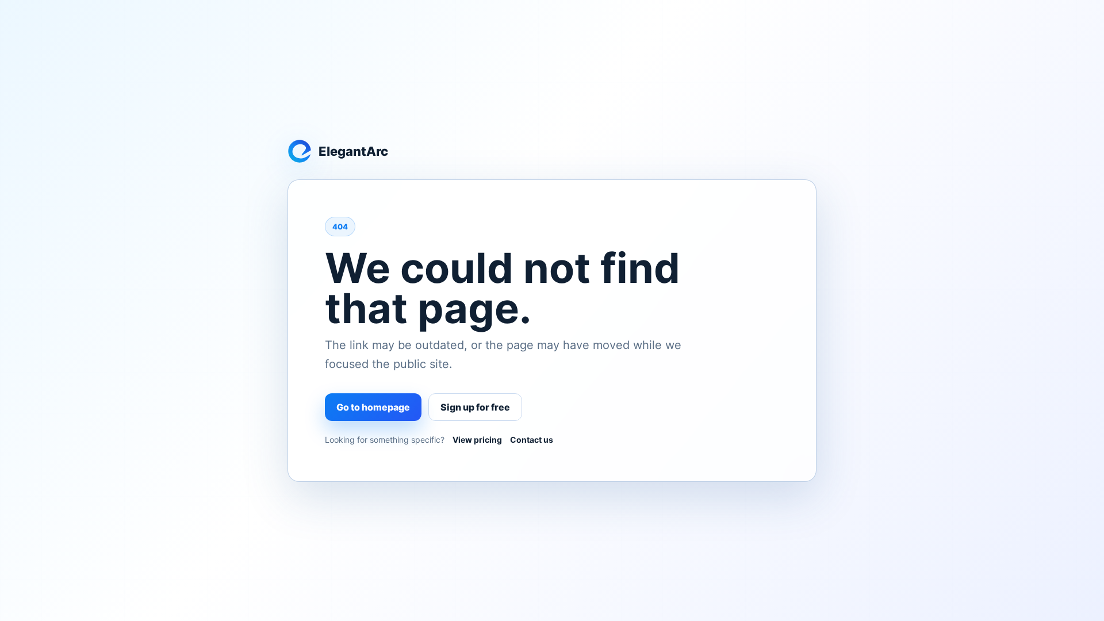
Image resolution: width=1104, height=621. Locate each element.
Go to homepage (373, 407)
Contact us (531, 439)
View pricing (477, 439)
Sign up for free (475, 407)
